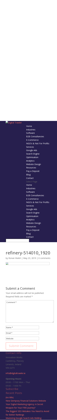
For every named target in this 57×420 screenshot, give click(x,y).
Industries (30, 129)
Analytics (30, 160)
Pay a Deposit (32, 171)
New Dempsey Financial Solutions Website (26, 400)
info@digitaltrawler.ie (15, 373)
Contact (30, 178)
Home (29, 126)
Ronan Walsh (14, 258)
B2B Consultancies (35, 136)
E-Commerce (32, 140)
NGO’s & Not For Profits (37, 143)
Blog (28, 174)
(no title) (10, 397)
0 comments (44, 258)
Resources (31, 167)
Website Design (33, 164)
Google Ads (31, 150)
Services (30, 147)
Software (30, 133)
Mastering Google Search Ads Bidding (23, 418)
